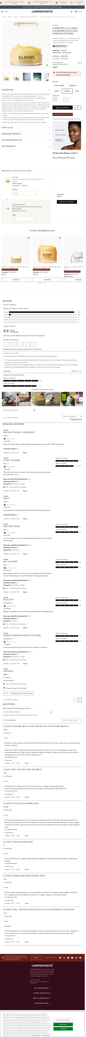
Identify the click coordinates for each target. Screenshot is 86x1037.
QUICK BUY (16, 279)
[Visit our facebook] (60, 958)
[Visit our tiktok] (76, 958)
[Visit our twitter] (64, 958)
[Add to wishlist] (78, 108)
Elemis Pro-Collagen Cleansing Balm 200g (47, 267)
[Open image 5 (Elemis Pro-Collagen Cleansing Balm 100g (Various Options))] (48, 76)
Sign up (35, 957)
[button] (66, 46)
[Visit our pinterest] (80, 958)
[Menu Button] (2, 11)
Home (3, 16)
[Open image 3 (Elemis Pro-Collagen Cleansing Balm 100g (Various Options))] (27, 76)
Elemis (55, 25)
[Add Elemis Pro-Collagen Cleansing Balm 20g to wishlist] (29, 238)
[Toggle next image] (49, 44)
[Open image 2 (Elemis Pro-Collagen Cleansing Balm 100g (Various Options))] (16, 76)
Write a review (56, 52)
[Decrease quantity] (55, 99)
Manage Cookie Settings (63, 1020)
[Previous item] (3, 259)
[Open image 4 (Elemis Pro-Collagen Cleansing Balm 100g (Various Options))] (37, 76)
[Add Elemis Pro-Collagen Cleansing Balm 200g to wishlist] (60, 238)
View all (80, 62)
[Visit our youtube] (72, 958)
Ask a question (66, 52)
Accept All (63, 1028)
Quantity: (56, 96)
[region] (42, 1024)
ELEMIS (16, 16)
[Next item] (81, 259)
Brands (10, 16)
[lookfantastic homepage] (42, 12)
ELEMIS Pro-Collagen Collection (29, 16)
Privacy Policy (36, 1035)
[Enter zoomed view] (47, 65)
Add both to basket (67, 202)
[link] (71, 11)
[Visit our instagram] (68, 958)
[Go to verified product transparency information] (60, 46)
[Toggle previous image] (3, 44)
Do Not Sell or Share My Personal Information (39, 982)
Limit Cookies (63, 1024)
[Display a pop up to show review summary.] (16, 272)
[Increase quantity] (66, 99)
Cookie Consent (34, 979)
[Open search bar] (6, 11)
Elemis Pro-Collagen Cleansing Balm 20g (15, 267)
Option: (55, 81)
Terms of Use (46, 1035)
